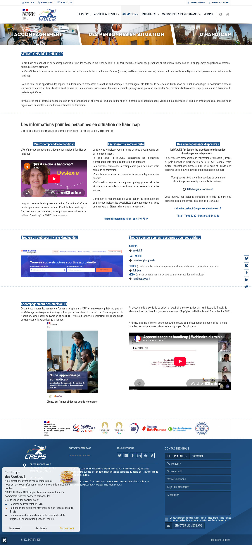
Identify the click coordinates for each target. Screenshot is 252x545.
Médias (208, 14)
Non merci (15, 528)
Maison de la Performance (180, 14)
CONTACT (29, 2)
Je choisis (41, 528)
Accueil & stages (105, 14)
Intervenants (197, 2)
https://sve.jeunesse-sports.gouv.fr (105, 484)
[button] (4, 540)
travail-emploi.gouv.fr (144, 260)
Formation (129, 14)
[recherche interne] (221, 14)
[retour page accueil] (227, 14)
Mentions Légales (220, 539)
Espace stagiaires (220, 2)
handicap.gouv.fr (141, 278)
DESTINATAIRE (176, 456)
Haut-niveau (149, 14)
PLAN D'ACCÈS (47, 2)
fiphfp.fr (137, 270)
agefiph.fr (138, 250)
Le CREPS (83, 14)
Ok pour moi (67, 528)
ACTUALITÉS (66, 2)
